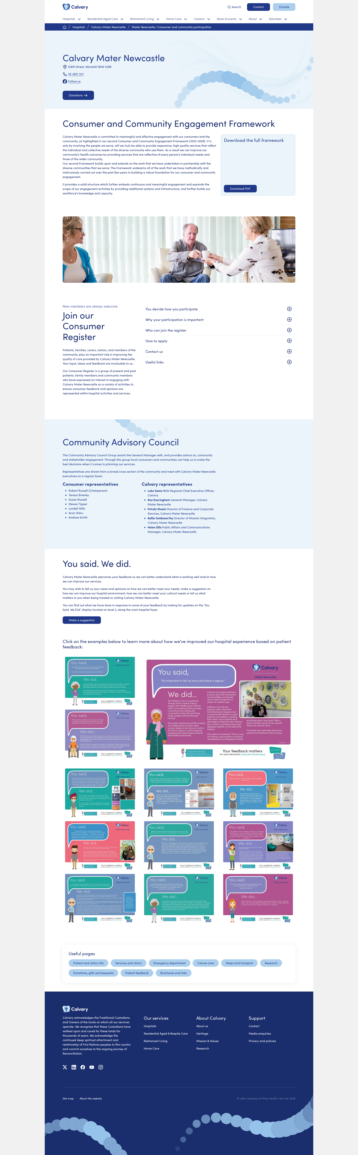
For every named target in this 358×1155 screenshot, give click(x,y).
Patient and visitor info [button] (88, 963)
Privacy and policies (262, 1041)
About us (202, 1026)
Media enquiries (260, 1033)
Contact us (154, 351)
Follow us (74, 81)
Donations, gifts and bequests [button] (93, 973)
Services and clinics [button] (128, 963)
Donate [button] (284, 7)
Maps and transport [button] (239, 963)
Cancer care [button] (205, 963)
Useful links (154, 362)
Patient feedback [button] (137, 973)
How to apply (156, 340)
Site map (68, 1098)
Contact (254, 1026)
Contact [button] (258, 7)
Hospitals (150, 1026)
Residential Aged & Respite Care (166, 1033)
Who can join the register (165, 330)
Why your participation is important (174, 319)
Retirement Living (155, 1041)
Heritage (202, 1033)
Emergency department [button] (169, 963)
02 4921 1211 (76, 74)
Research (202, 1048)
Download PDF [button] (240, 188)
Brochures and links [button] (173, 973)
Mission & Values (207, 1041)
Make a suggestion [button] (82, 620)
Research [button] (271, 963)
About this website (91, 1098)
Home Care (151, 1048)
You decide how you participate (171, 308)
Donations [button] (76, 95)
